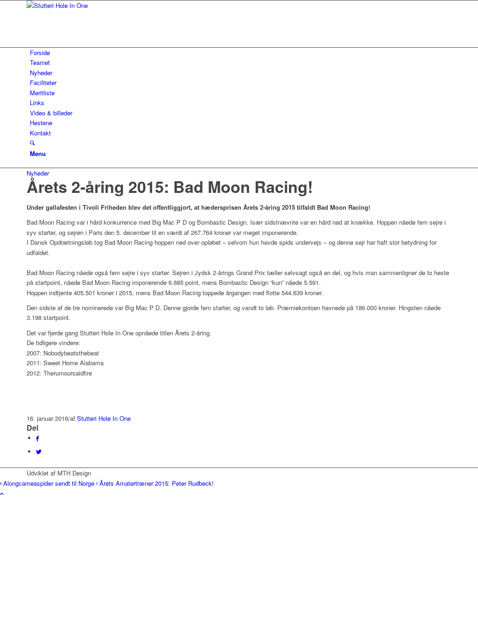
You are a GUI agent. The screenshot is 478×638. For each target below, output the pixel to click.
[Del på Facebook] (37, 437)
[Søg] (32, 142)
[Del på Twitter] (39, 451)
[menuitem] (240, 52)
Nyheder (38, 173)
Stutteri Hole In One (104, 418)
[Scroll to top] (2, 493)
